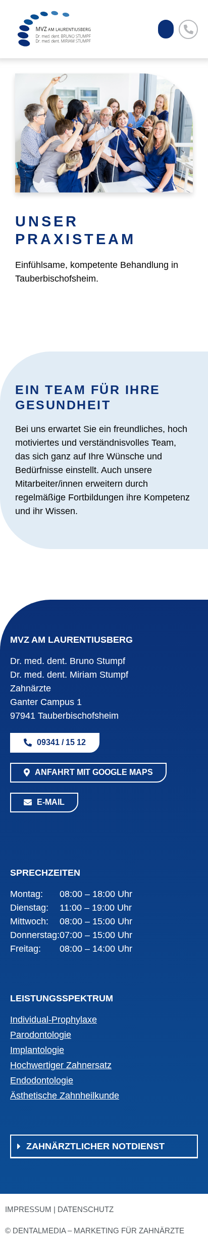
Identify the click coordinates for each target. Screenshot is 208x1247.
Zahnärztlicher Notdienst (95, 1146)
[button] (166, 29)
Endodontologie (41, 1080)
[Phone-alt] (188, 29)
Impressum (28, 1209)
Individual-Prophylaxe (53, 1020)
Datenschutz (86, 1209)
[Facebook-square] (17, 830)
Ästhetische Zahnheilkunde (64, 1095)
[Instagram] (40, 830)
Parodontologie (40, 1035)
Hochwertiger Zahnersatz (61, 1065)
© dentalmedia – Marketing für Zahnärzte (94, 1230)
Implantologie (37, 1050)
